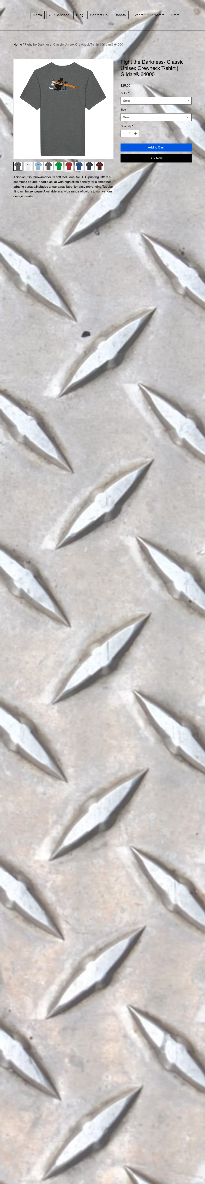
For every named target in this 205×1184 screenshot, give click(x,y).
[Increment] (135, 133)
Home (17, 44)
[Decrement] (123, 133)
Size (124, 109)
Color (125, 93)
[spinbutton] (129, 133)
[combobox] (156, 101)
